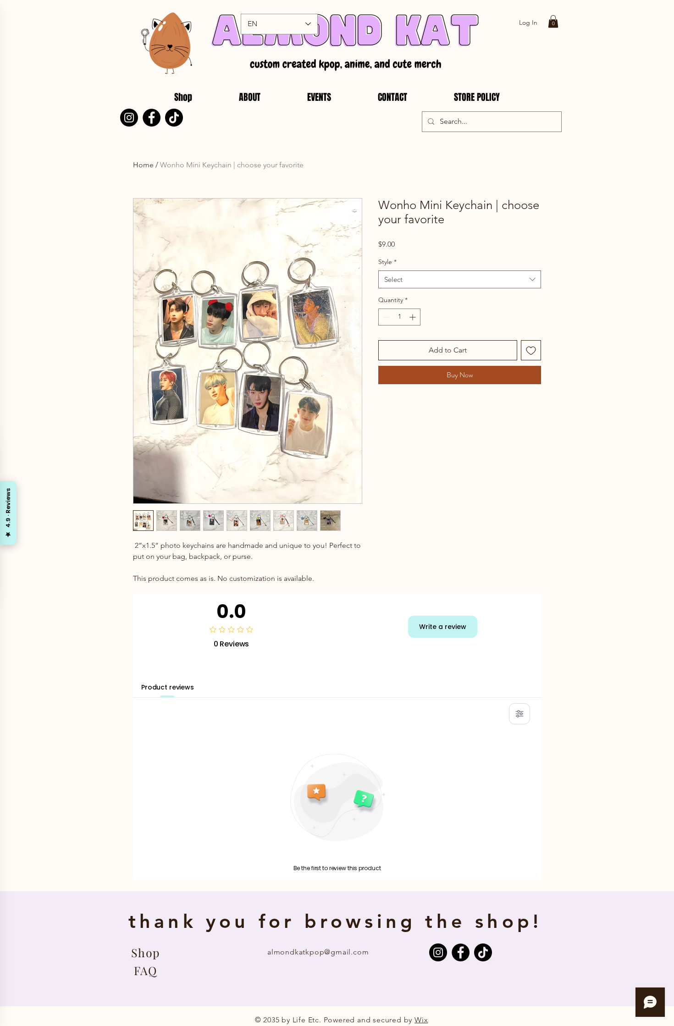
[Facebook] (151, 118)
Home (143, 164)
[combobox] (459, 279)
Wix (421, 1019)
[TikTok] (174, 118)
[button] (553, 21)
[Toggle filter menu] (519, 713)
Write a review (442, 626)
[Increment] (413, 317)
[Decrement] (385, 317)
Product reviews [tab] (167, 687)
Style (387, 262)
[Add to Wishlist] (531, 350)
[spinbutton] (399, 317)
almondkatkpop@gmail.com (318, 952)
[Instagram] (129, 118)
